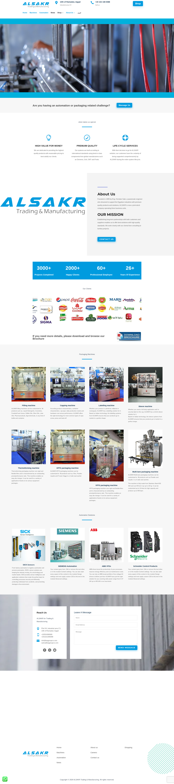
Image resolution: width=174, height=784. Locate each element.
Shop (59, 13)
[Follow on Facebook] (44, 650)
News (53, 13)
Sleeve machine (145, 406)
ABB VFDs (106, 566)
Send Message (126, 648)
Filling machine (28, 405)
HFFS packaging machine (67, 468)
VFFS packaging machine (106, 485)
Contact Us (106, 239)
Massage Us (124, 105)
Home (25, 13)
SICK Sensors (28, 565)
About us (94, 748)
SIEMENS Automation (67, 566)
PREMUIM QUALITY (87, 146)
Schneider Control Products (145, 566)
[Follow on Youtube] (54, 650)
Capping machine (67, 405)
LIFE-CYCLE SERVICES (125, 146)
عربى (79, 13)
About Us (69, 13)
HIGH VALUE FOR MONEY (49, 146)
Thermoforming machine (28, 468)
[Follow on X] (49, 650)
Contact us (95, 758)
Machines (33, 13)
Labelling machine (106, 405)
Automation (43, 13)
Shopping (128, 748)
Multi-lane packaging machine (145, 472)
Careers (94, 753)
